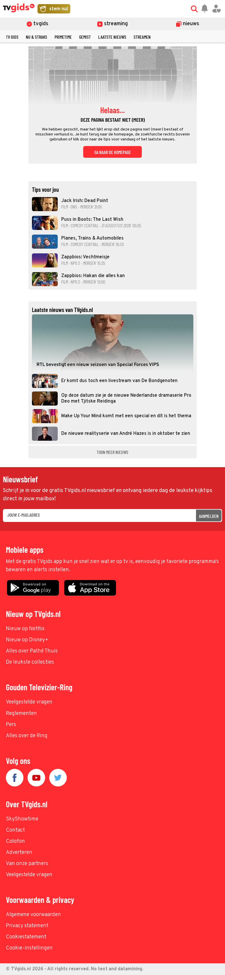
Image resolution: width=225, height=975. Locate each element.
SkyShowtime (22, 819)
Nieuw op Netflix (25, 628)
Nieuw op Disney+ (27, 640)
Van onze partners (27, 863)
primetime (63, 37)
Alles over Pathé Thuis (32, 651)
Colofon (15, 841)
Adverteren (19, 852)
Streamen (142, 37)
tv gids (12, 37)
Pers (11, 724)
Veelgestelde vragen (29, 702)
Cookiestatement (26, 937)
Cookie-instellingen (29, 948)
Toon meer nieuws (112, 452)
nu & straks (36, 37)
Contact (15, 830)
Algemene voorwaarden (33, 914)
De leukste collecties (30, 662)
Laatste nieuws (112, 37)
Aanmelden (209, 516)
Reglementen (21, 713)
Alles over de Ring (26, 735)
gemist (85, 37)
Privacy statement (27, 926)
